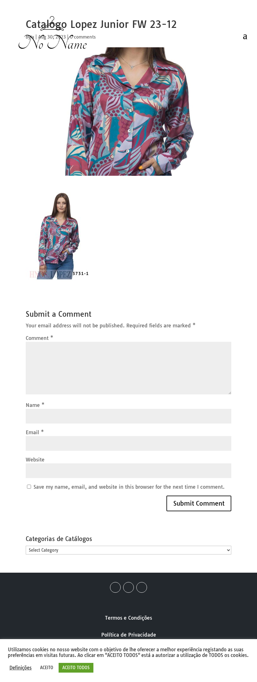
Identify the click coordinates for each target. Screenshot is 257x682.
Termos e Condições (128, 618)
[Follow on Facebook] (115, 587)
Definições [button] (20, 668)
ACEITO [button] (46, 667)
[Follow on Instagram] (128, 587)
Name (35, 405)
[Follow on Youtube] (141, 587)
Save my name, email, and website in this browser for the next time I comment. (129, 487)
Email (35, 432)
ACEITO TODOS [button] (76, 667)
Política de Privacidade (128, 635)
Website (35, 459)
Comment (39, 338)
